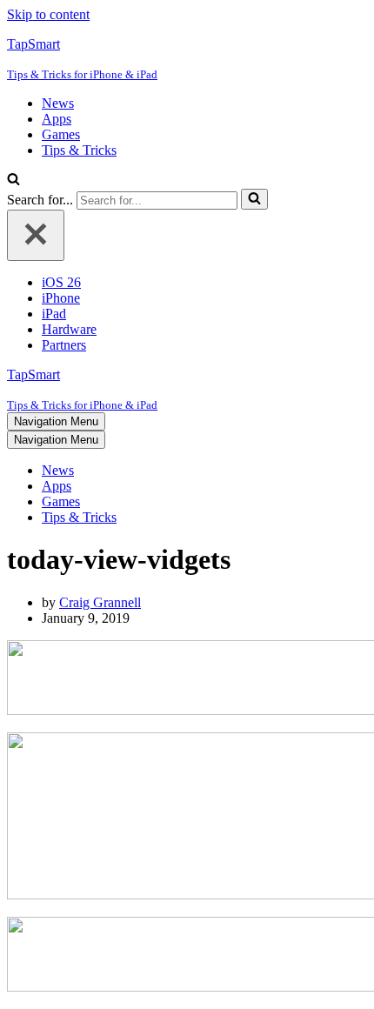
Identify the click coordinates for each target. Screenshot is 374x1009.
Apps (56, 118)
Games (61, 134)
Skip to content (48, 14)
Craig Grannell (100, 602)
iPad (54, 313)
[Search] (13, 180)
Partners (64, 344)
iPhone (61, 298)
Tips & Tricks (79, 150)
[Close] (35, 235)
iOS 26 (61, 282)
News (58, 103)
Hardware (69, 329)
